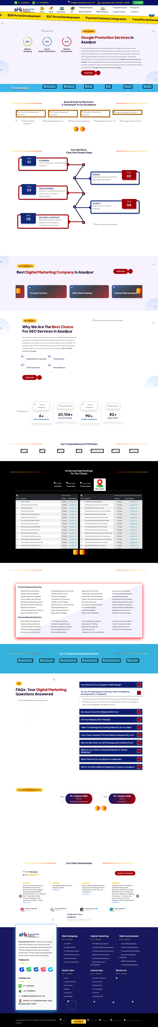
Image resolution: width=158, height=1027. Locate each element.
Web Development (85, 12)
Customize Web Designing (130, 951)
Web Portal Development (101, 955)
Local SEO (67, 944)
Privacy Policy (97, 982)
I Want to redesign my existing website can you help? (106, 727)
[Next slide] (82, 129)
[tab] (57, 484)
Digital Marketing (102, 12)
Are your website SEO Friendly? (96, 719)
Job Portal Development (100, 958)
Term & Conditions (98, 978)
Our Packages (97, 989)
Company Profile (69, 982)
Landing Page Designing (129, 965)
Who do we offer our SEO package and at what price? (107, 742)
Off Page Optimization (71, 955)
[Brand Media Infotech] (24, 10)
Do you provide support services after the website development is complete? (105, 692)
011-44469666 (23, 3)
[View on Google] (22, 909)
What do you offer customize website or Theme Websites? (104, 750)
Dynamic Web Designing (129, 947)
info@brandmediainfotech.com (83, 3)
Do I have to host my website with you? (100, 712)
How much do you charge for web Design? (101, 684)
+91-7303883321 (42, 3)
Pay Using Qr (79, 1022)
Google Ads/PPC (69, 947)
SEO (72, 12)
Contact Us (135, 12)
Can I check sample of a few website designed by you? (107, 735)
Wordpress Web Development (103, 947)
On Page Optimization (71, 951)
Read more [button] (26, 902)
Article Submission (70, 958)
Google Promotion (119, 12)
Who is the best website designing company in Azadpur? (108, 767)
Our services (68, 985)
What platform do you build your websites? (101, 759)
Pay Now (138, 2)
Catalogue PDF (97, 996)
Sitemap (66, 989)
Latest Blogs (68, 996)
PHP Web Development (100, 944)
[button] (20, 896)
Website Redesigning (128, 961)
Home (42, 12)
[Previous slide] (75, 129)
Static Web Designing (128, 944)
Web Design (61, 12)
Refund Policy (97, 985)
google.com (73, 501)
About (51, 12)
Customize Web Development (102, 951)
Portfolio (95, 993)
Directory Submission (71, 962)
